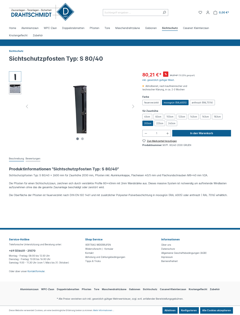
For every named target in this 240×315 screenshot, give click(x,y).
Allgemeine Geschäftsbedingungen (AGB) (184, 253)
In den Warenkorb (201, 133)
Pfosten (86, 289)
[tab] (16, 158)
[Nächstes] (133, 106)
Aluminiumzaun (29, 289)
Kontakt (89, 253)
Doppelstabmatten (68, 289)
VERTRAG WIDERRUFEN (98, 244)
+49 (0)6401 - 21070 (22, 250)
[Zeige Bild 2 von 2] (82, 138)
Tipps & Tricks (93, 261)
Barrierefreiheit (169, 261)
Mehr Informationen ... (103, 310)
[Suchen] (164, 12)
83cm (158, 116)
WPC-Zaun (47, 289)
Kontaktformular (36, 271)
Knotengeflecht (198, 289)
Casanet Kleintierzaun (173, 289)
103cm (169, 116)
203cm (147, 123)
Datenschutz (168, 248)
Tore (96, 289)
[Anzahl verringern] (145, 133)
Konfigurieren (189, 310)
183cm (217, 116)
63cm (147, 116)
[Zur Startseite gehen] (41, 12)
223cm (159, 123)
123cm (181, 116)
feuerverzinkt (151, 102)
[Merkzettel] (200, 12)
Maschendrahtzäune (114, 289)
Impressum (167, 257)
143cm (193, 116)
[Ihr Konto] (208, 12)
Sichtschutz (150, 289)
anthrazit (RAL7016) (202, 102)
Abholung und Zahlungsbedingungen (105, 257)
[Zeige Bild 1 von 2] (77, 138)
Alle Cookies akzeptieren (216, 310)
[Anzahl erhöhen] (167, 133)
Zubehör (215, 289)
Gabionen (134, 289)
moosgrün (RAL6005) (175, 102)
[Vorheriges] (26, 106)
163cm (205, 116)
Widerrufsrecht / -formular (99, 248)
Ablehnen (170, 310)
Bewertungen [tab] (33, 158)
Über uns (166, 244)
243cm (171, 123)
